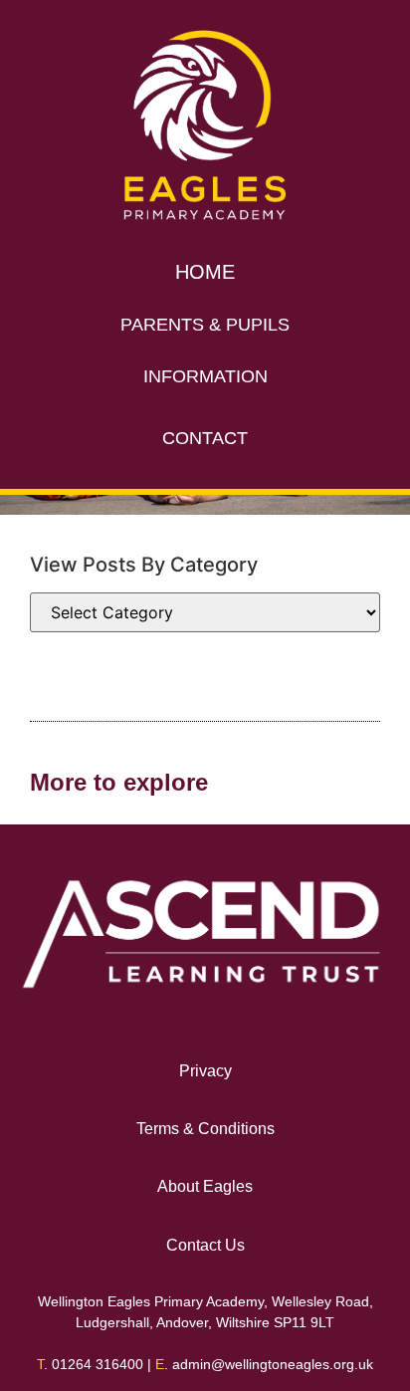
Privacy (205, 1070)
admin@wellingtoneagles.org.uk (272, 1364)
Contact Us (205, 1245)
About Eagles (205, 1186)
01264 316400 (97, 1364)
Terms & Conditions (205, 1128)
